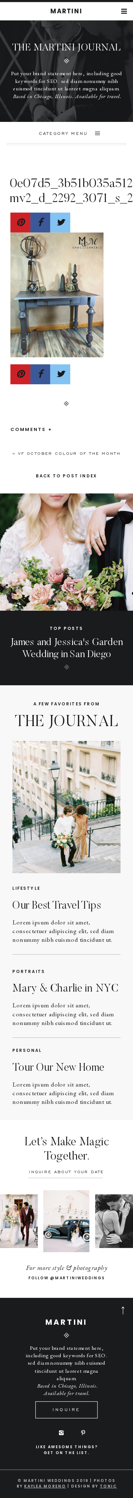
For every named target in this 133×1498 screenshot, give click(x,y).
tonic (108, 1485)
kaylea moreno (45, 1485)
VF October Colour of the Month (69, 453)
